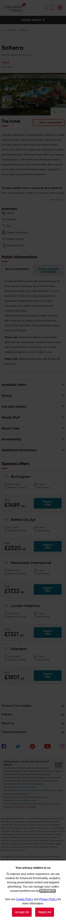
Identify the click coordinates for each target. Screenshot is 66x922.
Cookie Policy (24, 899)
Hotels (12, 29)
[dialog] (33, 891)
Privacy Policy (48, 899)
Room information (17, 269)
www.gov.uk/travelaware (19, 787)
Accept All (22, 912)
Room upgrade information (49, 270)
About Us (8, 723)
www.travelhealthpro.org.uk (24, 800)
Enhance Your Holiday (17, 706)
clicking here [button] (47, 890)
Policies (7, 714)
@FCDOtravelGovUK (19, 790)
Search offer (48, 503)
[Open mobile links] (60, 7)
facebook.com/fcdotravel (44, 790)
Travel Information (14, 732)
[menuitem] (4, 747)
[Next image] (62, 111)
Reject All (44, 912)
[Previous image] (54, 111)
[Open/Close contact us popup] (53, 7)
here (28, 794)
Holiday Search (31, 20)
